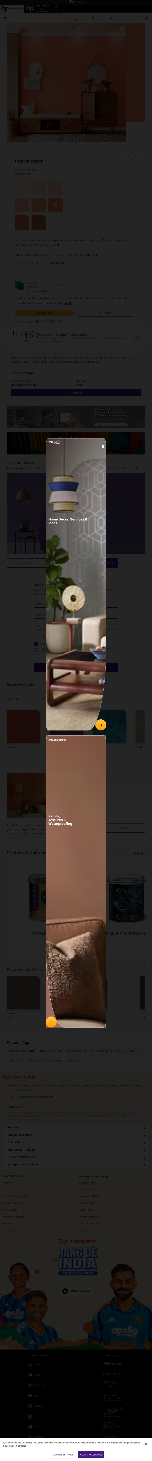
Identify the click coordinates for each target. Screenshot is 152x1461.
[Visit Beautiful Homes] (100, 724)
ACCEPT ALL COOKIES (91, 1454)
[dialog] (76, 730)
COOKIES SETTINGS (63, 1454)
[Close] (102, 446)
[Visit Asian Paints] (51, 1022)
